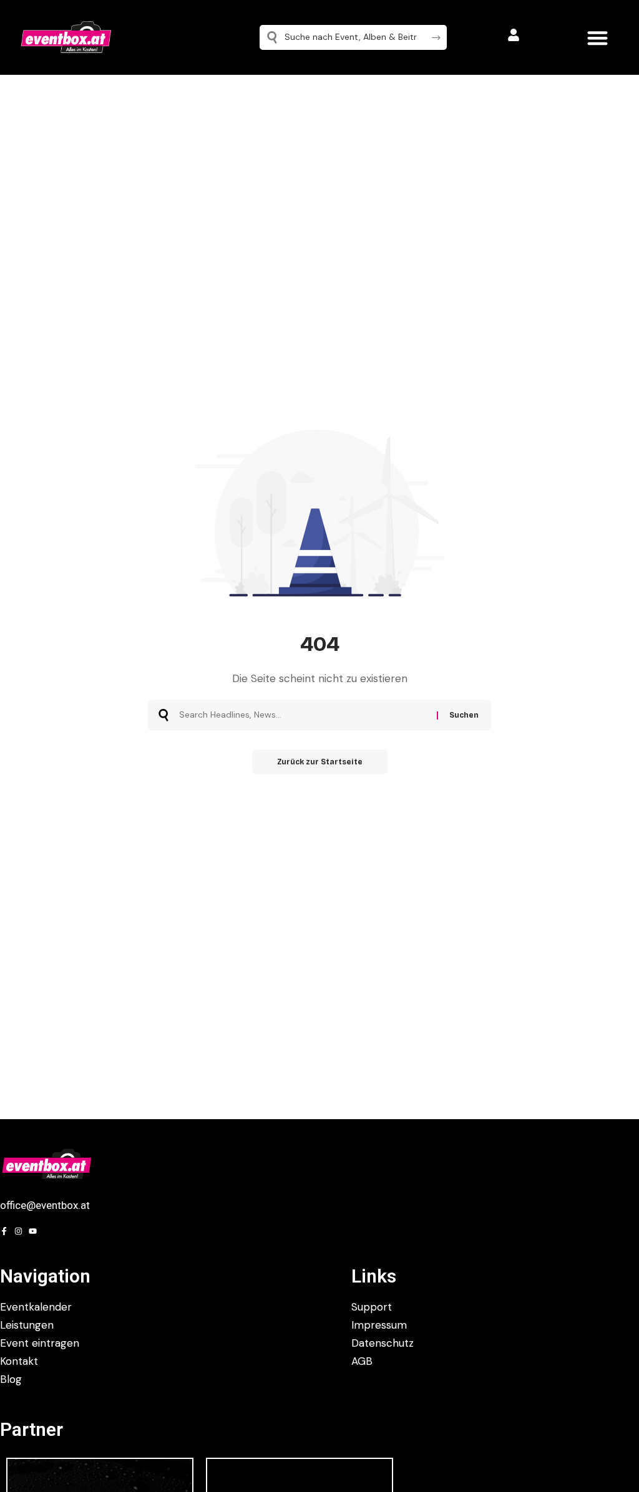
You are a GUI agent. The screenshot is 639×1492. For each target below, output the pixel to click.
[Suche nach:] (303, 715)
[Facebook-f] (4, 1231)
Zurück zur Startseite (320, 762)
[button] (597, 37)
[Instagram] (18, 1231)
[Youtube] (33, 1231)
